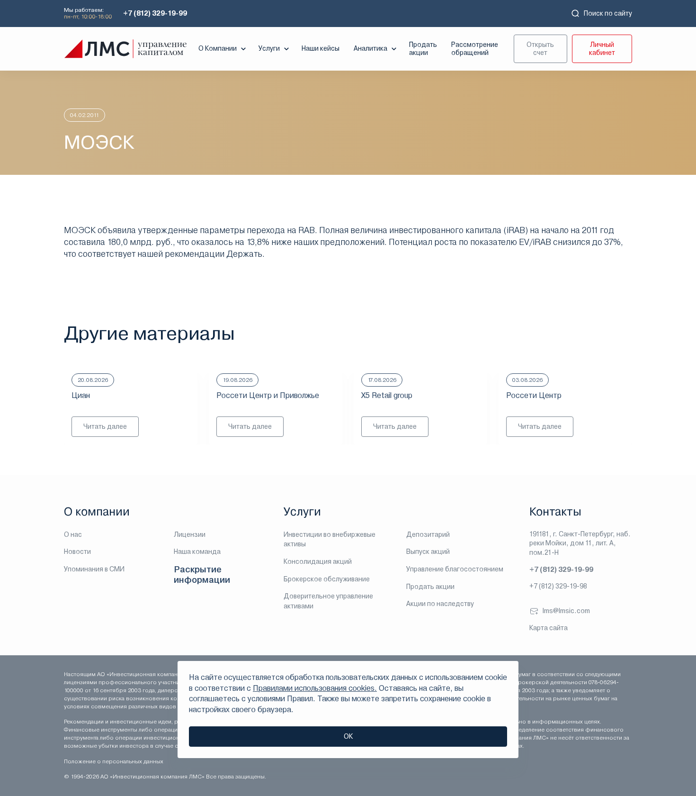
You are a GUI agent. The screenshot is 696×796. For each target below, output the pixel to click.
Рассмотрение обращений (474, 48)
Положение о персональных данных (113, 761)
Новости (77, 551)
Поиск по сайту (608, 13)
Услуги (269, 48)
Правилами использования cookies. (315, 688)
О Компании (217, 48)
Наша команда (197, 551)
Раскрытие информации (202, 574)
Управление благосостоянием (454, 569)
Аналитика (370, 48)
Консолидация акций (318, 561)
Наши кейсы (320, 48)
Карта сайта (548, 628)
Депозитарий (428, 534)
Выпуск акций (428, 551)
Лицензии (189, 534)
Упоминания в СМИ (94, 569)
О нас (73, 534)
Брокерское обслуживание (327, 579)
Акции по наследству (440, 603)
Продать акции (423, 48)
